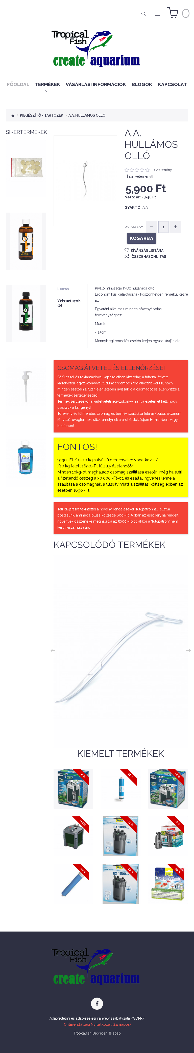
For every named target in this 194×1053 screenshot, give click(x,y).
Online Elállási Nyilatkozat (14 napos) (97, 1024)
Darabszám (134, 227)
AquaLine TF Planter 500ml (26, 311)
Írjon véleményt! (140, 176)
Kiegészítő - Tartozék (41, 115)
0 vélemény (162, 170)
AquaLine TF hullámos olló (121, 729)
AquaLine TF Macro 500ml (26, 238)
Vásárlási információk (96, 84)
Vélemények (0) (68, 302)
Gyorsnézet (76, 794)
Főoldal (18, 84)
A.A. (145, 207)
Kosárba (26, 176)
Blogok (142, 84)
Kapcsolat (172, 84)
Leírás (63, 289)
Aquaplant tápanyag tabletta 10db (26, 166)
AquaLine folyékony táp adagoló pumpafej (26, 383)
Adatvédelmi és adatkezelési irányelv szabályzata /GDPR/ (97, 1018)
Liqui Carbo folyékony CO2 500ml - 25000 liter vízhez (26, 454)
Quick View (26, 186)
